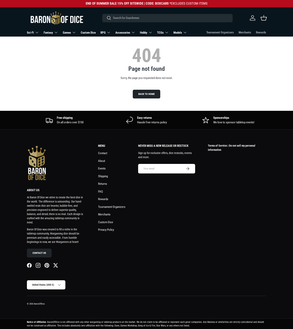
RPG (103, 32)
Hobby (143, 32)
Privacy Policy (106, 230)
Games (67, 32)
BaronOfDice (39, 304)
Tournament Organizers (220, 32)
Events (102, 168)
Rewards (261, 32)
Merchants (245, 32)
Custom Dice (88, 32)
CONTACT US (39, 252)
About (101, 161)
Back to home (146, 93)
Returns (102, 184)
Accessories (122, 32)
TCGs (160, 32)
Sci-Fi (30, 32)
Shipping (103, 176)
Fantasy (48, 32)
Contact (102, 153)
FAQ (100, 191)
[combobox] (167, 18)
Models (177, 32)
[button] (263, 18)
